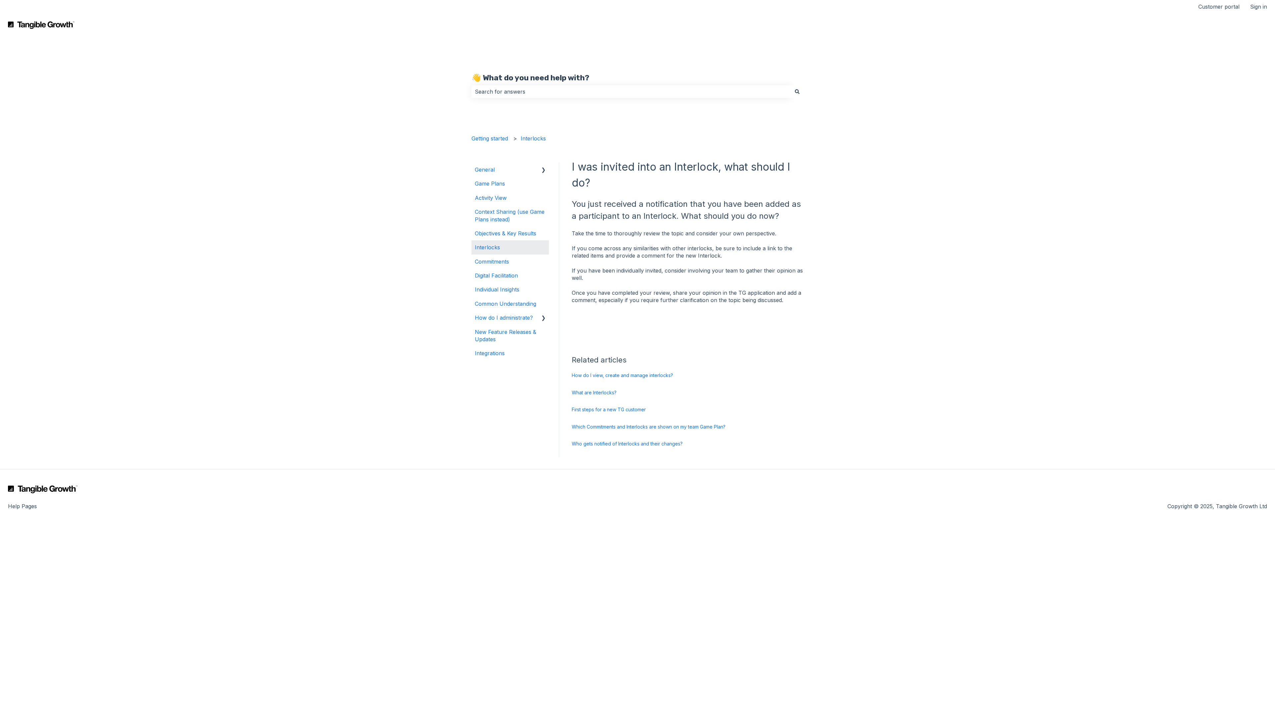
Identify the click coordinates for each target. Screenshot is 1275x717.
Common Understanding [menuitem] (505, 303)
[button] (543, 170)
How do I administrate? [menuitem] (504, 317)
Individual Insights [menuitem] (497, 289)
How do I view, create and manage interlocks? (622, 375)
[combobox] (631, 91)
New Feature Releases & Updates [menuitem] (505, 336)
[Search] (797, 91)
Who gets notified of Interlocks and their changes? (627, 443)
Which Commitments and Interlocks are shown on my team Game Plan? (648, 427)
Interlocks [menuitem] (487, 247)
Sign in (1258, 6)
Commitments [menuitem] (492, 261)
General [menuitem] (485, 169)
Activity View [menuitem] (491, 198)
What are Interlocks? (594, 392)
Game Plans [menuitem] (490, 183)
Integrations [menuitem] (490, 353)
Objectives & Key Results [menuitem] (505, 233)
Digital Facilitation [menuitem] (496, 275)
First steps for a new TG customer (609, 409)
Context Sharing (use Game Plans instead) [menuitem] (510, 215)
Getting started (489, 138)
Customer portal (1218, 6)
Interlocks (533, 138)
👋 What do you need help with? (530, 77)
